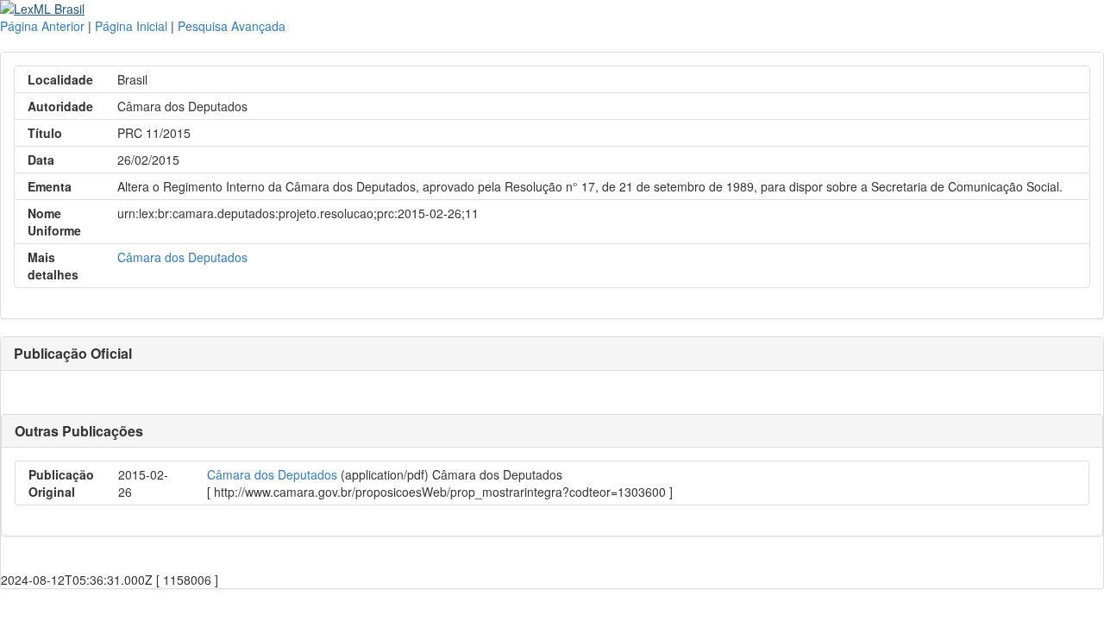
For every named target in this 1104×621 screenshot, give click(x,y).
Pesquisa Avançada (231, 25)
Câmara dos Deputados (182, 257)
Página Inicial (131, 25)
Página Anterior (42, 25)
